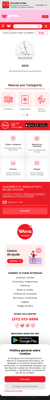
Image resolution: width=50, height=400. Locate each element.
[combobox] (27, 26)
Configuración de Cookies (25, 386)
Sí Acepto (25, 379)
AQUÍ (45, 16)
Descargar (40, 5)
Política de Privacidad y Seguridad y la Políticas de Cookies (24, 195)
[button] (22, 115)
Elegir (41, 33)
